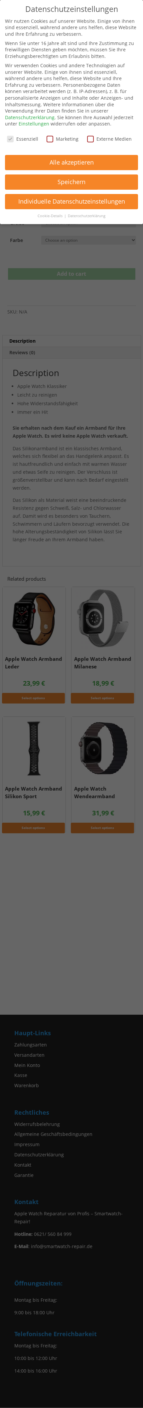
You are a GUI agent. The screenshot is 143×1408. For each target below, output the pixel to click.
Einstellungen (34, 124)
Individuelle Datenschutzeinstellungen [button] (71, 201)
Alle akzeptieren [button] (72, 162)
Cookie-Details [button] (51, 216)
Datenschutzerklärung (30, 117)
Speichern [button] (71, 182)
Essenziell (27, 139)
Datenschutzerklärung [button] (86, 216)
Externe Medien (114, 139)
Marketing (67, 139)
